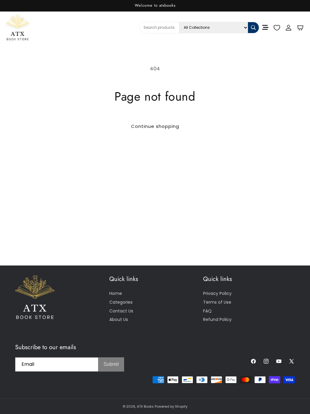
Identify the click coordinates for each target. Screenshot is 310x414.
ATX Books (145, 406)
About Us (118, 319)
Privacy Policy (217, 293)
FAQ (207, 311)
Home (115, 293)
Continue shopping (155, 126)
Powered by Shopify (171, 406)
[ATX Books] (33, 27)
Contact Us (121, 311)
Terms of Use (217, 302)
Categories (121, 302)
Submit (111, 364)
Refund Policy (217, 319)
